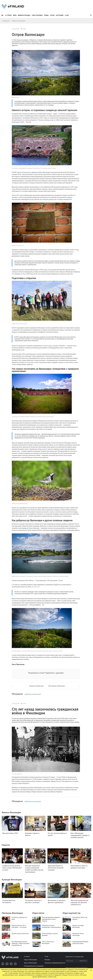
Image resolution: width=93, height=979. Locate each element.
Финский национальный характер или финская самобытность (79, 902)
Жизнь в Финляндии (11, 812)
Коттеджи (59, 15)
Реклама (47, 959)
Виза (15, 15)
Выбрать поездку (24, 15)
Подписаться (83, 960)
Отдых (46, 15)
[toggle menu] (2, 15)
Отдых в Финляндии (30, 959)
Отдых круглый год (71, 913)
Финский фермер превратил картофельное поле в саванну (51, 919)
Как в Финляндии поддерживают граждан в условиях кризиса (80, 835)
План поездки (37, 15)
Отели (52, 15)
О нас (67, 15)
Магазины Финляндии (12, 913)
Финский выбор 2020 (10, 833)
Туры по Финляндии (30, 963)
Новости (6, 845)
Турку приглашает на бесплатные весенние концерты (55, 868)
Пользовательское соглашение (34, 966)
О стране (8, 15)
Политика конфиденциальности (55, 963)
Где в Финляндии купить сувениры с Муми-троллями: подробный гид (21, 943)
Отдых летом (38, 913)
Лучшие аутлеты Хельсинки (20, 933)
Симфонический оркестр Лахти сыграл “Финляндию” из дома (12, 868)
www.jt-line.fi (35, 587)
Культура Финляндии (12, 879)
